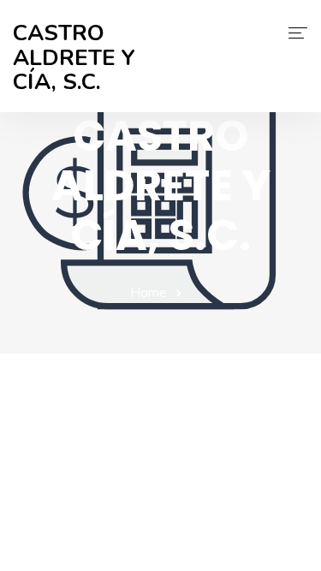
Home (148, 292)
